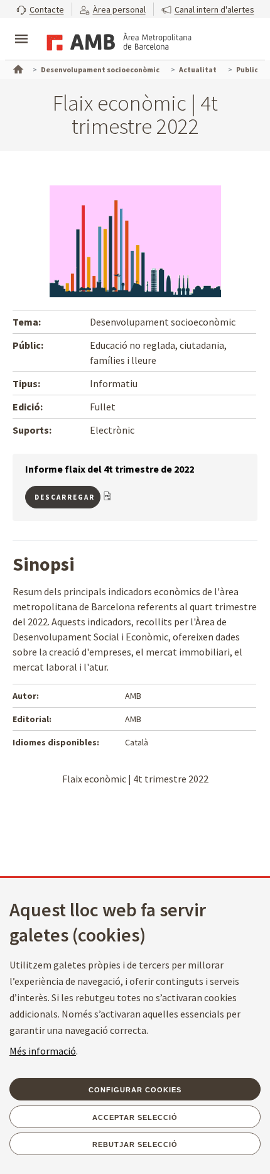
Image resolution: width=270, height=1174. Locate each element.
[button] (40, 9)
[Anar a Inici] (17, 67)
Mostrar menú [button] (21, 28)
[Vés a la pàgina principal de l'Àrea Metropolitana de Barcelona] (116, 40)
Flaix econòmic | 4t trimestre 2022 (135, 778)
